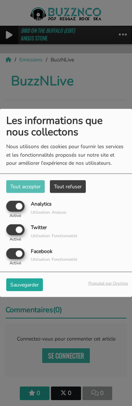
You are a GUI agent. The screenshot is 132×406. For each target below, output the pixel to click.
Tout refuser (68, 186)
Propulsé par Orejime (108, 283)
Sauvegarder (24, 284)
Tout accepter (25, 186)
